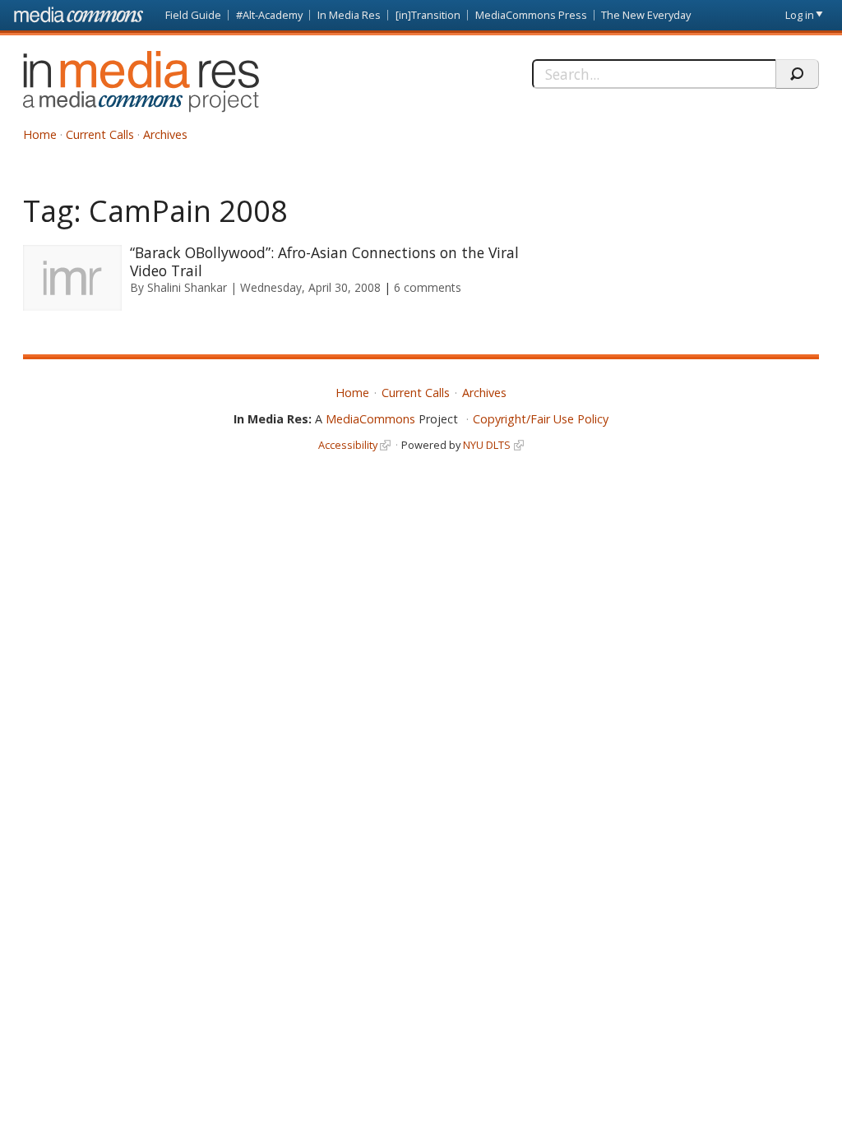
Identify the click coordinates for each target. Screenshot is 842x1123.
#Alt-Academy (269, 14)
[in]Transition (428, 14)
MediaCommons (370, 419)
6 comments (427, 287)
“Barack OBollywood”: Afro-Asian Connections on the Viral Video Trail (324, 261)
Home (40, 134)
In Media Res (349, 14)
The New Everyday (646, 14)
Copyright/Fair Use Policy (540, 419)
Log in (799, 14)
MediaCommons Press (531, 14)
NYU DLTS (487, 444)
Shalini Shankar (187, 287)
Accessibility (347, 444)
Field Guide (193, 14)
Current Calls (100, 134)
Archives (165, 134)
